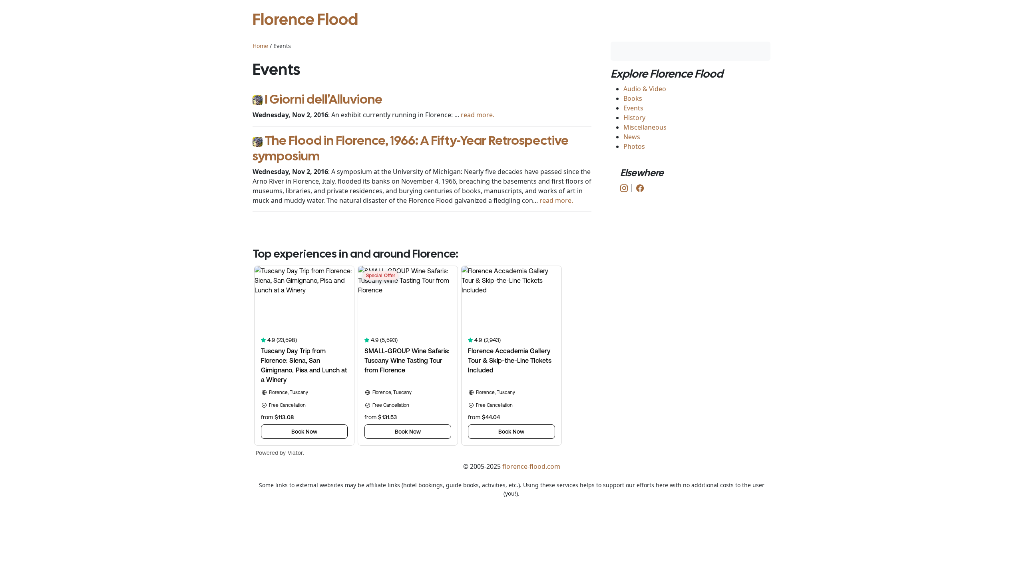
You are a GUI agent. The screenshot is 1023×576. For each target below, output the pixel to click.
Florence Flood (305, 19)
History (634, 117)
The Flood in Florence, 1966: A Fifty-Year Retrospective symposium (411, 148)
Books (632, 98)
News (631, 136)
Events (633, 108)
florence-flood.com (531, 466)
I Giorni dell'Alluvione (323, 99)
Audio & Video (644, 88)
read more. (477, 114)
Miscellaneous (645, 127)
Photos (634, 146)
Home (260, 46)
